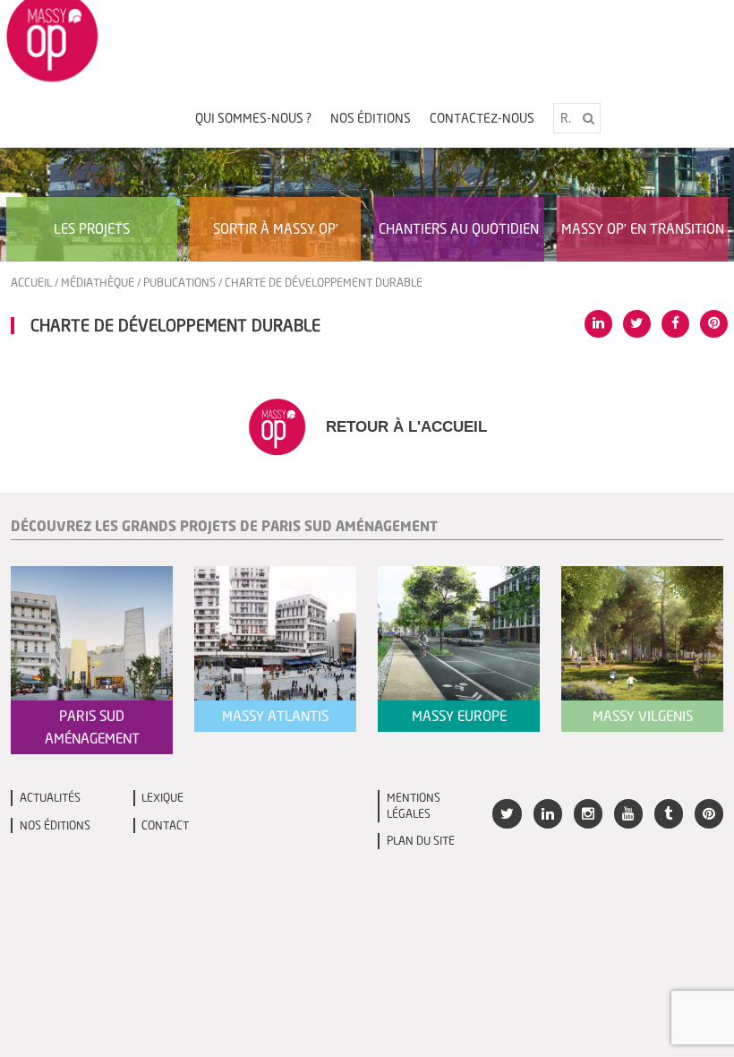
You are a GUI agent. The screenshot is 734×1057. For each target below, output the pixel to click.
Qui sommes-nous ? (253, 117)
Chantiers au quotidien (459, 228)
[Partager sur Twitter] (637, 324)
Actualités (50, 797)
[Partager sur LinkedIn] (598, 324)
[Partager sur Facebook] (675, 324)
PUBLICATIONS (179, 282)
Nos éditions (370, 117)
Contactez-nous (482, 117)
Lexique (162, 797)
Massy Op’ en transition (642, 228)
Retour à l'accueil (404, 425)
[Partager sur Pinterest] (714, 324)
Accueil (31, 282)
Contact (165, 825)
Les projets (92, 228)
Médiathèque (97, 282)
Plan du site (421, 840)
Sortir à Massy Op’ (275, 228)
